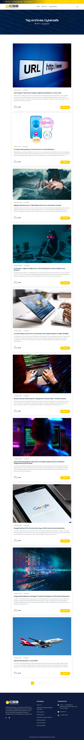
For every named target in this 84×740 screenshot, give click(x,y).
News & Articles (41, 722)
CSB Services (53, 6)
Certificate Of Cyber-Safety (44, 717)
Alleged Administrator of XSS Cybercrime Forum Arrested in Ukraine (37, 205)
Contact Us (29, 1)
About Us (44, 6)
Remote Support (41, 725)
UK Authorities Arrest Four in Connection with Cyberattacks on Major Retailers (41, 333)
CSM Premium (40, 714)
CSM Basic (39, 709)
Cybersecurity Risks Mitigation (45, 707)
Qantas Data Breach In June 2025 (26, 660)
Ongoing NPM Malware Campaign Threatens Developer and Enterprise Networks (41, 596)
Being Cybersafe (41, 720)
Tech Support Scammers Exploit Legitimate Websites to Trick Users (37, 93)
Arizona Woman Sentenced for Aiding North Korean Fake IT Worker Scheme (40, 398)
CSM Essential (40, 712)
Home (38, 6)
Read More (65, 107)
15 (47, 683)
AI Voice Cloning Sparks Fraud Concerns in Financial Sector (34, 149)
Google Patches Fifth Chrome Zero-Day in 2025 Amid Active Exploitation (39, 528)
